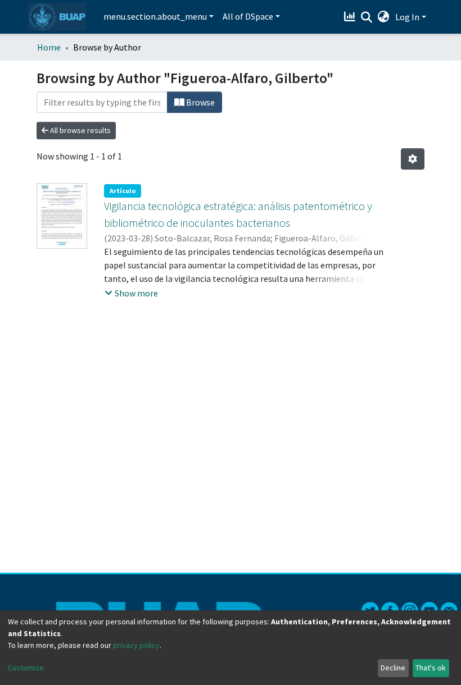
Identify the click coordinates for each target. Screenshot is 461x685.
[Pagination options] (412, 159)
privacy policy (136, 645)
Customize (26, 668)
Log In (407, 16)
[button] (383, 17)
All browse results (79, 130)
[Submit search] (366, 17)
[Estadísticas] (351, 17)
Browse (199, 102)
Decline (393, 668)
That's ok (430, 668)
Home (49, 47)
